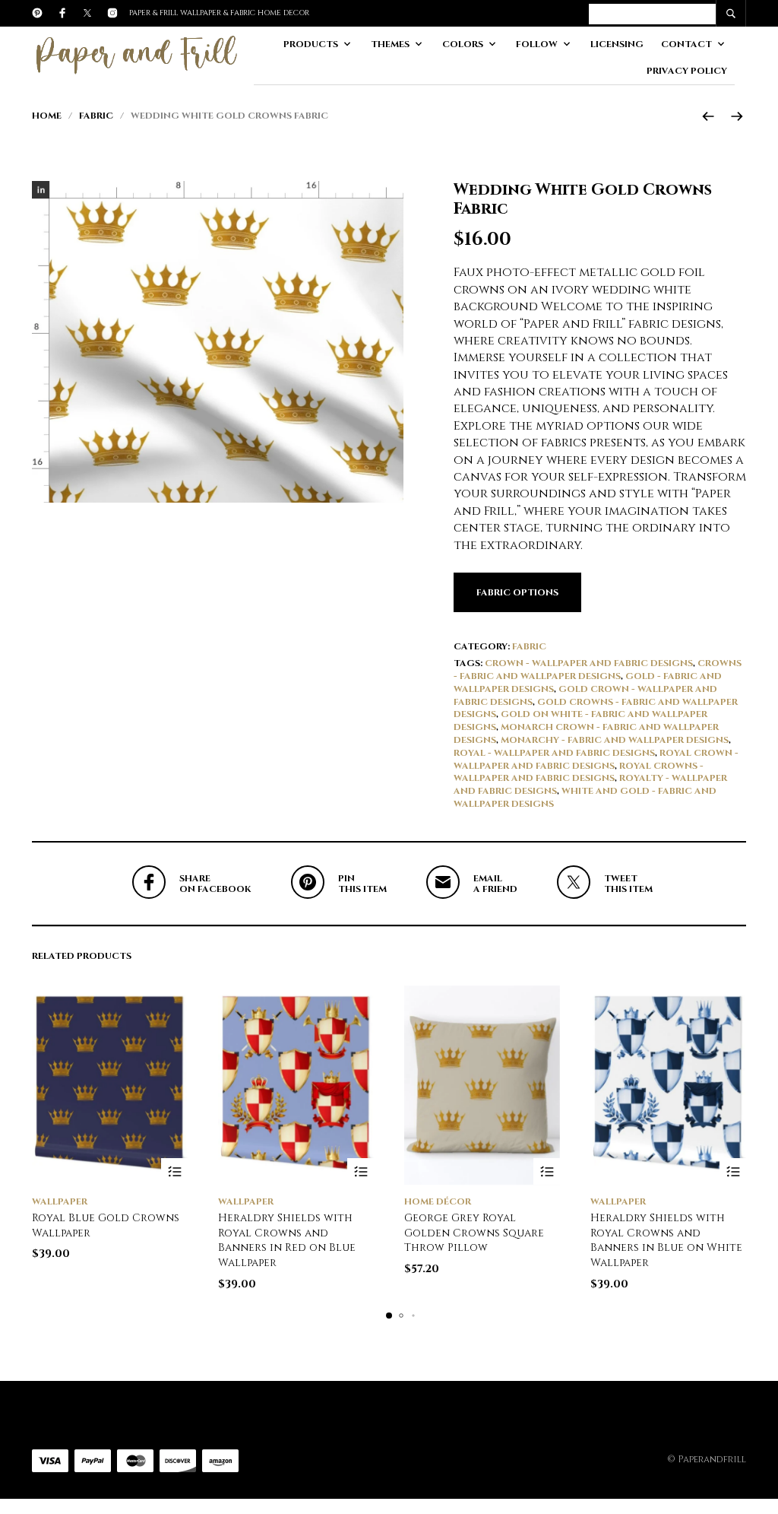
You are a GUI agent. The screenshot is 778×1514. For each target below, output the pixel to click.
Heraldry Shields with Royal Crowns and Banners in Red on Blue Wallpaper (287, 1240)
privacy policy (687, 71)
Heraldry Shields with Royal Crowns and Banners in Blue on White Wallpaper (666, 1240)
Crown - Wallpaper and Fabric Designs (589, 663)
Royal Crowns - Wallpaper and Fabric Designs (579, 772)
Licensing (617, 44)
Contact (686, 44)
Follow (537, 44)
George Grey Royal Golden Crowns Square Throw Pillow (474, 1233)
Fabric (96, 116)
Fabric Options (517, 592)
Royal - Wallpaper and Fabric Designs (554, 753)
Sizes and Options (546, 1171)
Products (310, 44)
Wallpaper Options (174, 1171)
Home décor (437, 1201)
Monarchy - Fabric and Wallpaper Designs (615, 740)
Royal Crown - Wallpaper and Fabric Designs (596, 759)
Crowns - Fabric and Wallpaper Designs (598, 669)
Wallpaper (59, 1201)
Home (47, 116)
